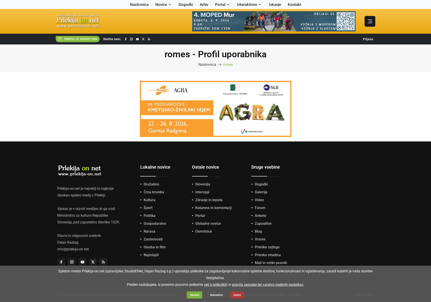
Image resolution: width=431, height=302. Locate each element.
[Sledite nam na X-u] (143, 39)
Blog (258, 231)
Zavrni (237, 295)
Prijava (368, 39)
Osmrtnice (203, 231)
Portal (220, 4)
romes (228, 64)
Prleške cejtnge (267, 247)
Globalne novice (208, 223)
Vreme (260, 239)
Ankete (260, 216)
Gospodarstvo (155, 223)
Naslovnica (139, 4)
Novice (161, 4)
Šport (148, 208)
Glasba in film (155, 247)
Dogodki (186, 4)
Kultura (149, 200)
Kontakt (294, 4)
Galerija (261, 192)
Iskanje (275, 4)
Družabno (151, 184)
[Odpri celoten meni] (370, 21)
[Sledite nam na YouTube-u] (137, 39)
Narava (149, 231)
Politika (150, 216)
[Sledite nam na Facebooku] (125, 39)
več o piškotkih (215, 284)
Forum (260, 208)
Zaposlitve (263, 223)
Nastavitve (216, 295)
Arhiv (204, 4)
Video (259, 200)
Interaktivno (247, 4)
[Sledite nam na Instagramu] (131, 39)
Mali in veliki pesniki (271, 263)
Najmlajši (151, 255)
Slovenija (202, 184)
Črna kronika (154, 192)
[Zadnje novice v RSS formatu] (149, 39)
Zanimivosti (153, 239)
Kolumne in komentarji (213, 208)
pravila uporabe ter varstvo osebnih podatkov (267, 284)
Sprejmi (194, 295)
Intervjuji (202, 192)
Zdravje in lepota (208, 200)
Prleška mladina (268, 255)
